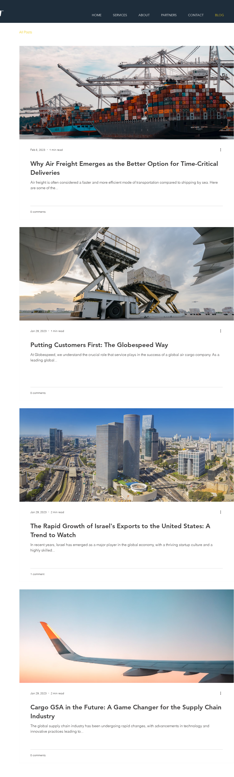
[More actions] (222, 149)
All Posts (25, 32)
